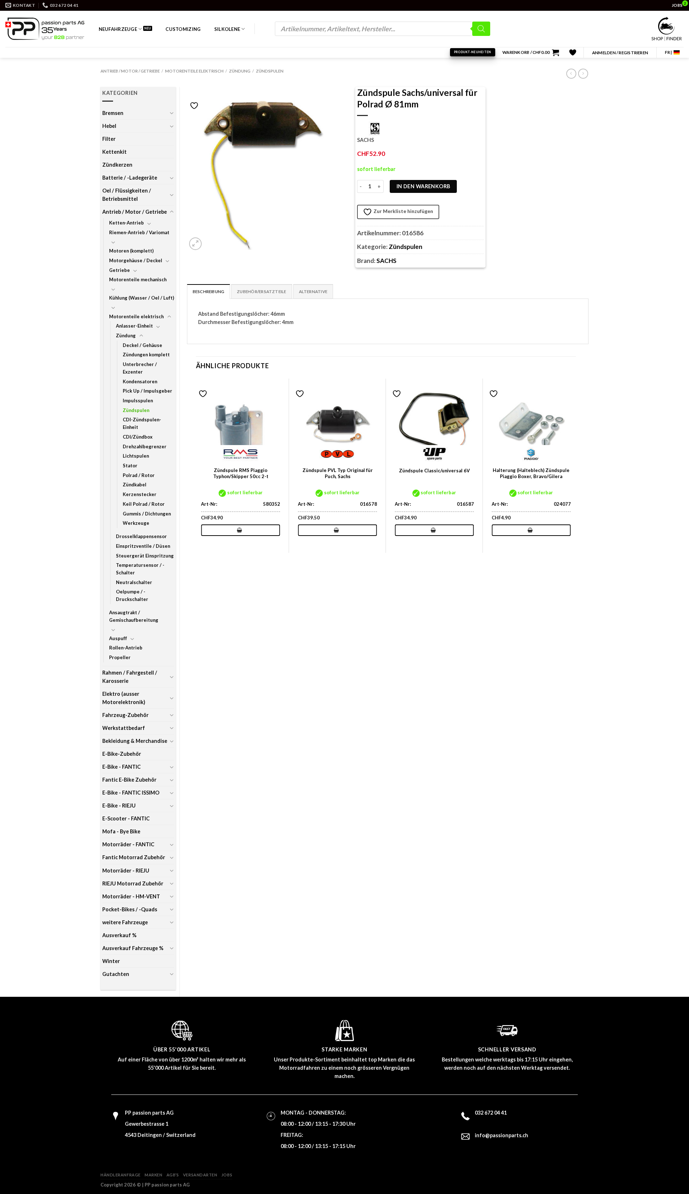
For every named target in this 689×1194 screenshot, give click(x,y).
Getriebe (119, 270)
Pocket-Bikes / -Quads (129, 909)
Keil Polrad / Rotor (144, 504)
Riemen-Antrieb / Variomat (139, 232)
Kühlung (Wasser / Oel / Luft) (141, 298)
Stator (130, 465)
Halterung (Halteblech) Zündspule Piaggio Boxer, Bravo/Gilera (531, 473)
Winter (111, 961)
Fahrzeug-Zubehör (125, 715)
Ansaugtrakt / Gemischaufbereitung (133, 616)
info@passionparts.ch (501, 1135)
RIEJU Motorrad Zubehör (132, 883)
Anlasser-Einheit (134, 326)
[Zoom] (195, 243)
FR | (668, 52)
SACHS (386, 260)
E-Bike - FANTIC (121, 767)
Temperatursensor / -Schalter (140, 568)
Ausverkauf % (119, 935)
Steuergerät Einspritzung (145, 556)
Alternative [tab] (313, 291)
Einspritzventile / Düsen (143, 546)
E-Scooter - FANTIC (126, 818)
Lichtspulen (136, 456)
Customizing (183, 29)
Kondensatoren (140, 381)
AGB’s (173, 1174)
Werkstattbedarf (123, 728)
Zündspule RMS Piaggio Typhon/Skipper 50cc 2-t (240, 473)
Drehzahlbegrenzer (145, 446)
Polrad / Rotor (139, 475)
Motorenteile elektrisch (194, 71)
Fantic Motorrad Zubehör (133, 857)
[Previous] (196, 465)
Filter (109, 139)
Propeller (120, 657)
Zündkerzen (117, 165)
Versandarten (200, 1174)
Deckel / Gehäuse (142, 345)
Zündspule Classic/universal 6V (434, 470)
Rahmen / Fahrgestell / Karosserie (129, 677)
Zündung (239, 71)
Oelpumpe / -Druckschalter (132, 595)
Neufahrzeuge (118, 29)
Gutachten (115, 974)
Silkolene (227, 29)
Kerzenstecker (139, 494)
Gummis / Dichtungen (147, 514)
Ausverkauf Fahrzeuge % (132, 948)
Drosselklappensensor (141, 536)
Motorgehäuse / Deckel (135, 260)
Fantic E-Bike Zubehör (129, 780)
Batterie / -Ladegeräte (129, 178)
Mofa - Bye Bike (121, 831)
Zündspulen (269, 71)
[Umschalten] (171, 113)
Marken (153, 1174)
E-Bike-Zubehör (121, 754)
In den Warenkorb (423, 186)
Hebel (109, 126)
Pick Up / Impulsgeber (147, 391)
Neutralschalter (134, 582)
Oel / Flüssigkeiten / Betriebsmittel (126, 195)
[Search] (481, 29)
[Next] (575, 465)
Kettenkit (114, 152)
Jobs (226, 1174)
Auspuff (118, 638)
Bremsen (112, 113)
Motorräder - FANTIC (128, 844)
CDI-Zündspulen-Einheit (142, 423)
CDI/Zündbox (138, 437)
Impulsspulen (138, 400)
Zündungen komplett (146, 354)
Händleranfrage (120, 1174)
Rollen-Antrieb (125, 648)
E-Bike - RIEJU (119, 805)
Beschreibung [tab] (209, 291)
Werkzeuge (136, 523)
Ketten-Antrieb (126, 223)
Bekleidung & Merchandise (134, 741)
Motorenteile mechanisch (138, 279)
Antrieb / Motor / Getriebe (130, 71)
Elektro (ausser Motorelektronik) (123, 698)
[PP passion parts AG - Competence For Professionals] (44, 29)
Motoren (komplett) (131, 251)
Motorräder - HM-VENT (131, 896)
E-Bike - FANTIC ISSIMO (130, 793)
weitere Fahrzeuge (125, 922)
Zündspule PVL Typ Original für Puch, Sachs (338, 473)
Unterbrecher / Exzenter (140, 368)
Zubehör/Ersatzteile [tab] (261, 291)
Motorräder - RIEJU (125, 870)
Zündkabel (134, 484)
